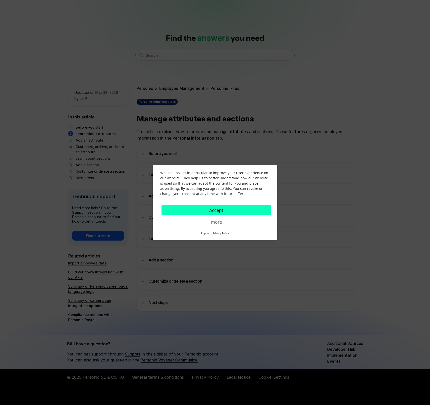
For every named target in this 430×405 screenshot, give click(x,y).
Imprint (205, 233)
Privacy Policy (221, 233)
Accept (216, 210)
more (216, 222)
